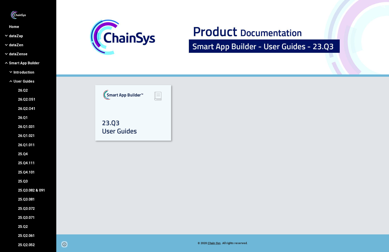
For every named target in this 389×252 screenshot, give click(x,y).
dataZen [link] (16, 45)
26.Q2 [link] (23, 90)
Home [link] (14, 27)
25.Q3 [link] (23, 181)
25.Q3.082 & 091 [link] (31, 190)
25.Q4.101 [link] (26, 172)
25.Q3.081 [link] (26, 199)
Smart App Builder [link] (24, 63)
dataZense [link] (18, 54)
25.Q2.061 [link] (26, 236)
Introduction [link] (24, 72)
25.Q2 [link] (23, 226)
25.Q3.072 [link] (26, 208)
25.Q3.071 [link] (26, 217)
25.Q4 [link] (23, 154)
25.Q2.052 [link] (26, 245)
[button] (383, 6)
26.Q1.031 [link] (26, 127)
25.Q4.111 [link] (26, 163)
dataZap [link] (16, 36)
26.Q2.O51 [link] (26, 99)
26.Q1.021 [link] (26, 136)
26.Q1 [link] (23, 118)
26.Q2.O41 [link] (26, 108)
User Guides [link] (24, 81)
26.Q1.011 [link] (26, 145)
